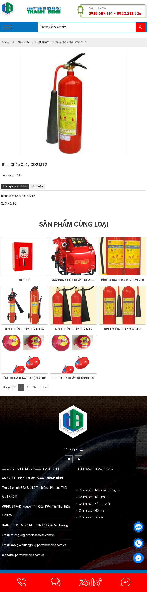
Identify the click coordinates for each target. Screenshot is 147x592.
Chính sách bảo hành (93, 497)
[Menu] (7, 27)
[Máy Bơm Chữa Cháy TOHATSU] (73, 256)
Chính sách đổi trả (91, 510)
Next (36, 387)
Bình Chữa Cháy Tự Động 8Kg (73, 378)
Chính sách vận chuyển (94, 504)
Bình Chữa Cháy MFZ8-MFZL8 (122, 280)
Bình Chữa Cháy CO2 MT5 (73, 329)
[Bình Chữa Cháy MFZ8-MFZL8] (122, 256)
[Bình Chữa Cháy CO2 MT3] (122, 305)
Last (46, 387)
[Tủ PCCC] (24, 256)
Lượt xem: (8, 175)
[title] (21, 583)
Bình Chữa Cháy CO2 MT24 (24, 329)
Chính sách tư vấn (91, 517)
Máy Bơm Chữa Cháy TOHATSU (73, 280)
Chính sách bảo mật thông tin (99, 490)
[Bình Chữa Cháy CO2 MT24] (24, 305)
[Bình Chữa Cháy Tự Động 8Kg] (73, 354)
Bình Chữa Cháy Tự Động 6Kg (24, 378)
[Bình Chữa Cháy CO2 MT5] (73, 305)
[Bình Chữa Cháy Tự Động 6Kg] (24, 354)
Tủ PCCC (24, 280)
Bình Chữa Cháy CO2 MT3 (122, 329)
